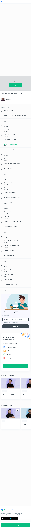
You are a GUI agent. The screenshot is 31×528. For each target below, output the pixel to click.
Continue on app (15, 525)
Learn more (15, 366)
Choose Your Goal (7, 1)
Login (15, 85)
